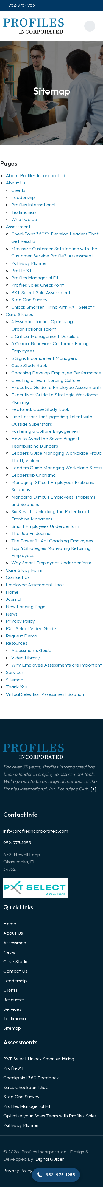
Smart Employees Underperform (45, 526)
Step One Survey (29, 299)
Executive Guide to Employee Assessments (56, 387)
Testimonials (24, 212)
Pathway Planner (29, 263)
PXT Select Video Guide (31, 628)
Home (12, 592)
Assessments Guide (31, 650)
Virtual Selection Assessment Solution (45, 694)
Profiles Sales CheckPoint (37, 285)
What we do (24, 219)
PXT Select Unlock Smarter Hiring (38, 1058)
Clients (18, 190)
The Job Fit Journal (31, 533)
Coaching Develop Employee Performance (56, 372)
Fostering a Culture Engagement (45, 431)
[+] (93, 789)
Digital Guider (49, 1159)
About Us (15, 183)
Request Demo (21, 636)
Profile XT (21, 270)
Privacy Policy (20, 621)
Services (15, 672)
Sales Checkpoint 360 (26, 1087)
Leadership (23, 197)
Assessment (18, 226)
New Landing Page (26, 606)
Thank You (16, 687)
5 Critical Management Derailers (45, 336)
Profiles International (33, 204)
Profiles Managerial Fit (35, 277)
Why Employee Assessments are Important (56, 665)
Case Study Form (24, 570)
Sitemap (14, 679)
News (12, 614)
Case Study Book (29, 365)
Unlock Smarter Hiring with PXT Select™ (53, 307)
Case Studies (19, 314)
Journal (13, 599)
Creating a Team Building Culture (45, 380)
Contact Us (18, 577)
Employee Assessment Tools (35, 584)
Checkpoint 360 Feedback (31, 1077)
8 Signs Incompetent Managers (44, 358)
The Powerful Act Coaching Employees (52, 540)
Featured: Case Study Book (40, 409)
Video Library (25, 658)
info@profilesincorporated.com (35, 831)
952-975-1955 (17, 843)
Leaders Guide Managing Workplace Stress (56, 467)
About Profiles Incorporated (35, 175)
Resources (16, 643)
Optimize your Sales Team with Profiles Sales (50, 1115)
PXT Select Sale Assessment (41, 292)
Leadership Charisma (33, 475)
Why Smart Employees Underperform (51, 562)
